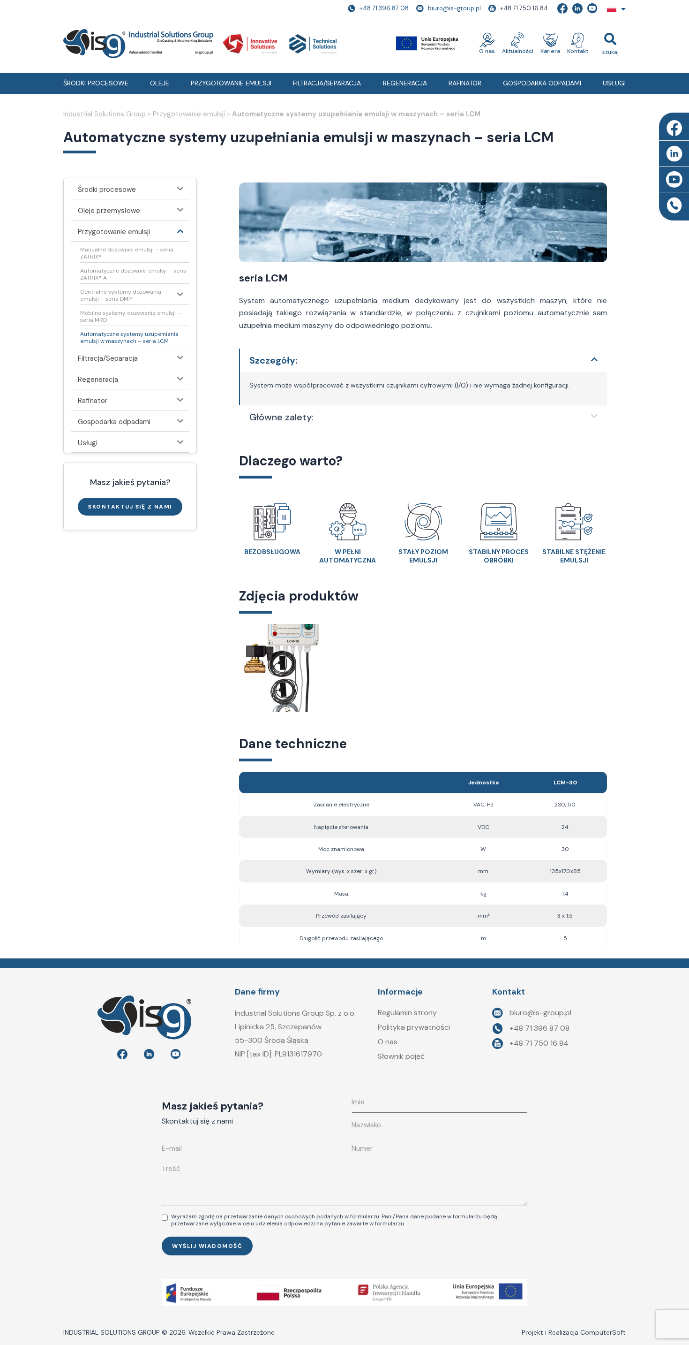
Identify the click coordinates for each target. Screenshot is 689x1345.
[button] (610, 43)
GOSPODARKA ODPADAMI (542, 83)
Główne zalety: (281, 417)
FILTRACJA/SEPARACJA (327, 83)
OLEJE (159, 83)
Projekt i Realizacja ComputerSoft (574, 1332)
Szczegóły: (273, 360)
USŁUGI (614, 83)
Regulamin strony (407, 1013)
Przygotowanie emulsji (189, 114)
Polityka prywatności (414, 1027)
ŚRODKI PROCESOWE (95, 83)
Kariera (550, 51)
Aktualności (517, 51)
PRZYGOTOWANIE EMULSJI (231, 83)
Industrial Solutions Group (104, 114)
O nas (487, 51)
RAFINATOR (465, 83)
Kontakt (577, 51)
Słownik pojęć (401, 1056)
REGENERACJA (405, 83)
